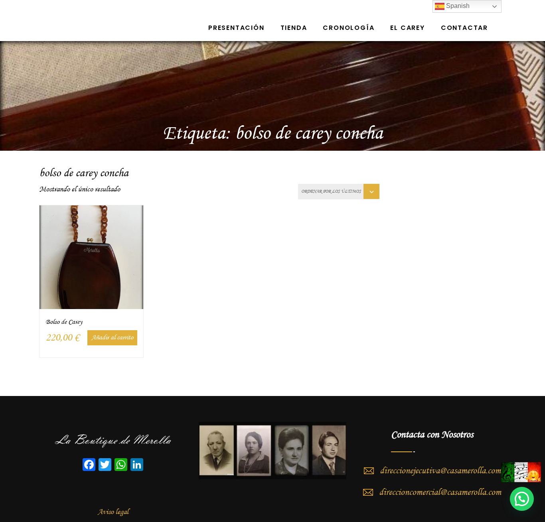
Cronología (348, 27)
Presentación (236, 27)
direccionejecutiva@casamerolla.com (440, 471)
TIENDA (293, 27)
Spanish (457, 5)
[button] (522, 499)
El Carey (407, 27)
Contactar (464, 27)
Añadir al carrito (112, 337)
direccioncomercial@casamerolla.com (440, 492)
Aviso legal (113, 512)
